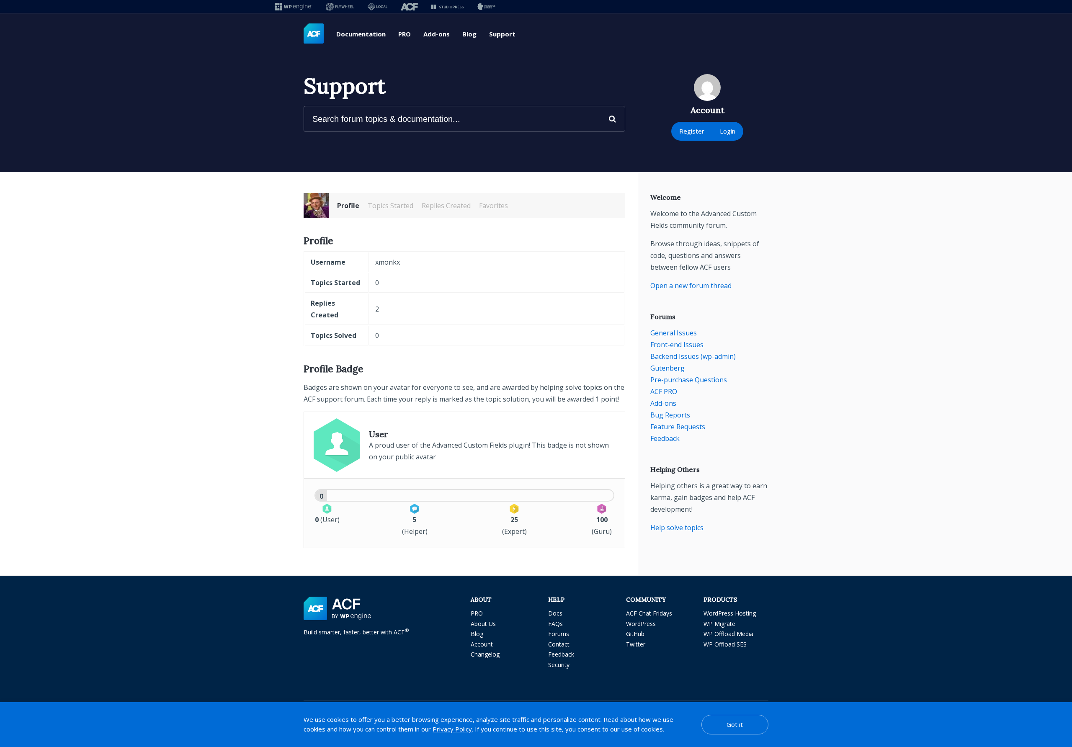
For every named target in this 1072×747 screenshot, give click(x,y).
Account (482, 644)
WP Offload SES (725, 644)
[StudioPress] (447, 6)
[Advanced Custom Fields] (313, 34)
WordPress (641, 624)
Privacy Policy (452, 729)
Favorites (493, 205)
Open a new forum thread (691, 285)
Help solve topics (677, 527)
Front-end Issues (677, 344)
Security (559, 665)
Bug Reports (670, 415)
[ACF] (409, 6)
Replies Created (446, 205)
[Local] (377, 6)
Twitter (635, 644)
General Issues (673, 332)
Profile (348, 205)
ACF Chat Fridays (649, 613)
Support (502, 34)
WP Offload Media (728, 634)
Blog (469, 34)
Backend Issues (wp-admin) (693, 356)
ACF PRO (663, 391)
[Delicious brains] (486, 6)
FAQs (555, 624)
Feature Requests (677, 426)
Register (691, 131)
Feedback (665, 438)
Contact (559, 644)
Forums (558, 634)
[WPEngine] (293, 6)
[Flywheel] (340, 6)
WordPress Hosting (730, 613)
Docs (555, 613)
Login (727, 131)
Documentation (361, 34)
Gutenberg (667, 368)
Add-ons (436, 34)
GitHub (635, 634)
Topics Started (390, 205)
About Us (483, 624)
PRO (404, 34)
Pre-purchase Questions (688, 379)
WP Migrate (719, 624)
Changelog (485, 654)
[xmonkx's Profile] (316, 205)
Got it (735, 724)
